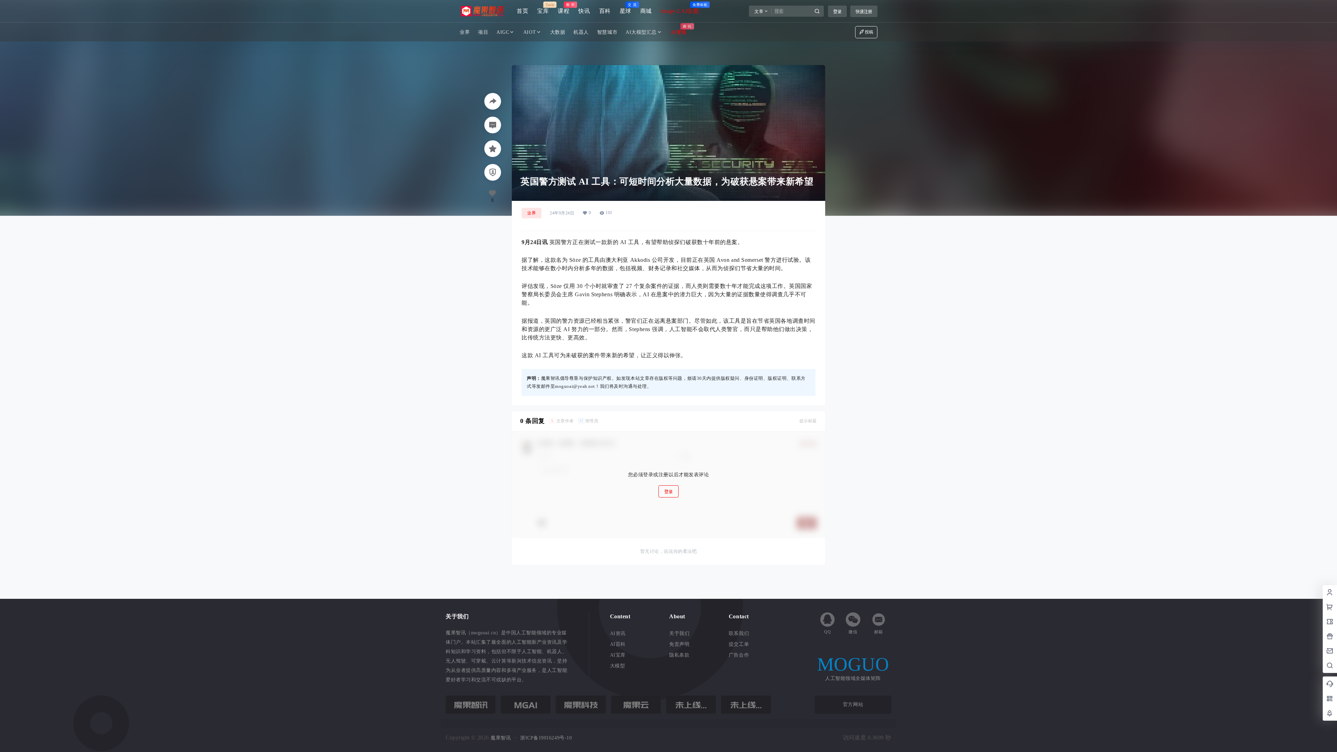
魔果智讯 (500, 738)
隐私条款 (679, 655)
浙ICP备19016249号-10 (546, 738)
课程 (563, 8)
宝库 (543, 8)
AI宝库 (618, 655)
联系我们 (739, 633)
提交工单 (739, 644)
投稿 (869, 32)
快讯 (584, 11)
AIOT (529, 32)
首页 (522, 11)
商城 (646, 11)
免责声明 (679, 644)
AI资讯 (618, 633)
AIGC (503, 32)
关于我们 (679, 633)
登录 (837, 11)
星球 (625, 8)
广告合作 (739, 655)
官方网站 (853, 704)
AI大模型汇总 (641, 32)
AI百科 (618, 644)
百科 (605, 11)
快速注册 (863, 11)
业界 (531, 213)
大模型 (617, 665)
